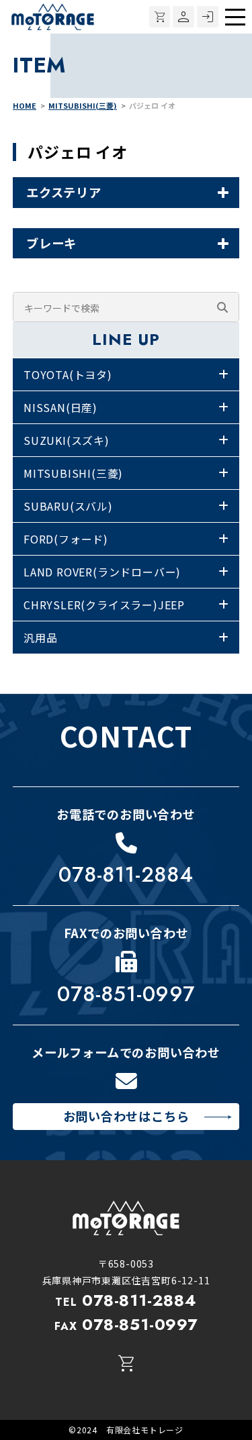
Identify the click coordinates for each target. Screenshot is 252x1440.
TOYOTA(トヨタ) (68, 374)
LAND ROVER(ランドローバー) (102, 572)
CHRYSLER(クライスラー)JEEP (104, 605)
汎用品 (40, 637)
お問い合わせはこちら (126, 1116)
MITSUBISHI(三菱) (73, 473)
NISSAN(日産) (60, 407)
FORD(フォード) (66, 539)
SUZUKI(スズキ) (67, 440)
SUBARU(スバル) (68, 506)
